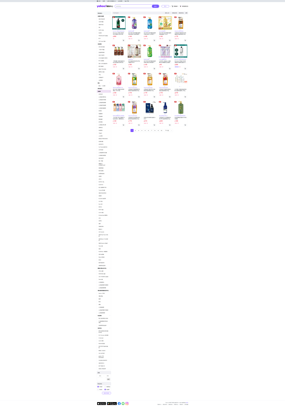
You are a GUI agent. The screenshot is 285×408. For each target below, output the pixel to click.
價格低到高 (174, 13)
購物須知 (170, 404)
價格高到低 (181, 13)
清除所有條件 (106, 393)
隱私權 (181, 404)
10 (161, 130)
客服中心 (159, 404)
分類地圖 (186, 404)
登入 (165, 6)
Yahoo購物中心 (105, 6)
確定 (108, 379)
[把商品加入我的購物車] (123, 40)
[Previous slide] (113, 23)
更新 (187, 402)
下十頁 (167, 130)
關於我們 (165, 404)
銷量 (186, 13)
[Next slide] (125, 23)
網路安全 (176, 404)
